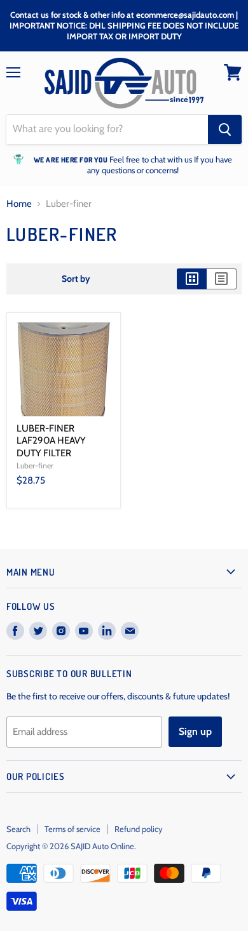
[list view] (222, 278)
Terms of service (72, 829)
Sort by (76, 279)
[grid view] (192, 278)
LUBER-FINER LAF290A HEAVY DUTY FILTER (51, 441)
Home (19, 204)
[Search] (225, 129)
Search (18, 829)
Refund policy (138, 829)
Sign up (195, 731)
